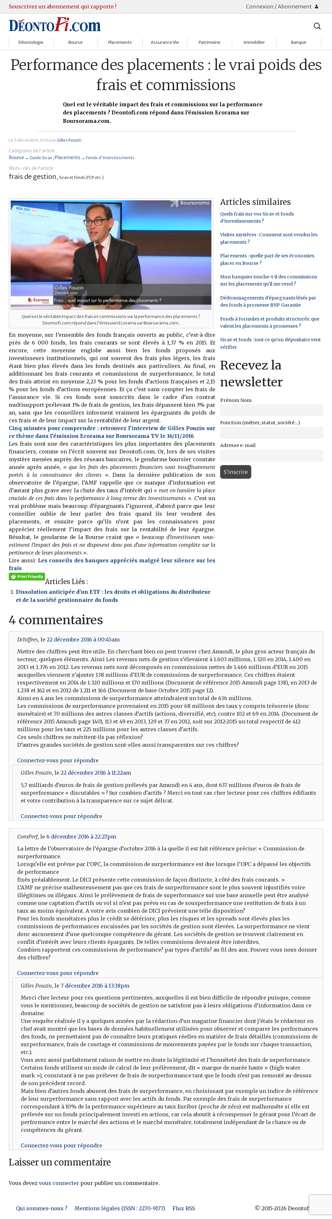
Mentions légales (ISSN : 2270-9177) (120, 1208)
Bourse (75, 42)
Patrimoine (209, 42)
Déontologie (30, 42)
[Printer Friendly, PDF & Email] (27, 576)
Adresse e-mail (237, 445)
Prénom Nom (236, 400)
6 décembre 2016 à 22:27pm (81, 836)
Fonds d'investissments (110, 157)
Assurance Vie (165, 42)
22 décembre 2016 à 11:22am (96, 772)
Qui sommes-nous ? (41, 1208)
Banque (298, 42)
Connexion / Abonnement (279, 6)
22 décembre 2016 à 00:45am (83, 639)
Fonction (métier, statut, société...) (260, 423)
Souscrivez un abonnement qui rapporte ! (62, 6)
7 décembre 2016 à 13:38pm (95, 985)
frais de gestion (32, 176)
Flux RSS (183, 1208)
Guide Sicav (41, 157)
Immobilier (254, 42)
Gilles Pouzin (69, 140)
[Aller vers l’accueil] (55, 24)
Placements (120, 42)
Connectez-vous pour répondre (58, 760)
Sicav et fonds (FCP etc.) (81, 177)
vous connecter (59, 1183)
